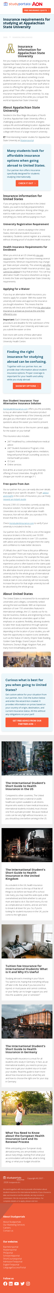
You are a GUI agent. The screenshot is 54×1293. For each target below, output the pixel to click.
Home (5, 37)
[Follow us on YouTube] (17, 1283)
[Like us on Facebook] (5, 1283)
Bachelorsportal (10, 1246)
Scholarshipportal (11, 1255)
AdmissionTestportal (12, 1261)
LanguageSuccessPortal (14, 1267)
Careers (7, 1227)
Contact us (8, 1230)
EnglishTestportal (11, 1264)
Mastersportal (27, 140)
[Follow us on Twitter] (23, 1283)
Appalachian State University (22, 37)
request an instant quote (14, 499)
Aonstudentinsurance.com (15, 408)
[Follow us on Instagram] (28, 1283)
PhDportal (8, 1252)
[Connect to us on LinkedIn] (11, 1283)
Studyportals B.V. (15, 1182)
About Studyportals (12, 1221)
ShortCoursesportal (12, 1258)
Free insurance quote (35, 10)
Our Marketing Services (14, 1224)
